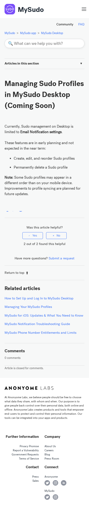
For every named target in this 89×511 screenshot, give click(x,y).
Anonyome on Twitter (47, 483)
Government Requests (25, 454)
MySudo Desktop (52, 33)
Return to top (14, 272)
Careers (49, 450)
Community (64, 24)
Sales (35, 481)
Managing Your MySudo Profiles (28, 306)
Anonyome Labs (29, 388)
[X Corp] (14, 209)
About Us (50, 446)
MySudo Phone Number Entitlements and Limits (40, 332)
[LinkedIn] (21, 209)
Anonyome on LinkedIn (63, 483)
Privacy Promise (29, 446)
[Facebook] (7, 209)
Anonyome (51, 477)
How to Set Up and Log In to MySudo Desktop (39, 298)
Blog (47, 454)
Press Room (51, 458)
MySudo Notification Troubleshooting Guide (37, 324)
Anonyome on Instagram (55, 483)
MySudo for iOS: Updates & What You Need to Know (44, 315)
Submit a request (61, 258)
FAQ (81, 24)
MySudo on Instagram (55, 497)
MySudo (31, 9)
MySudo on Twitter (47, 497)
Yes (34, 235)
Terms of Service (29, 458)
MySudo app (28, 33)
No (58, 235)
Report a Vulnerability (26, 450)
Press (35, 477)
